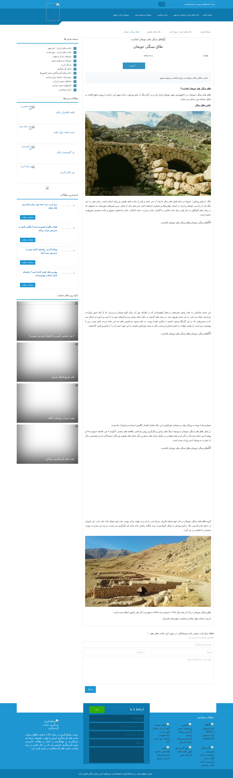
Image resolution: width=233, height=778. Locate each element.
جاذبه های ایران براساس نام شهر (186, 15)
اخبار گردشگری (64, 68)
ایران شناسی (162, 15)
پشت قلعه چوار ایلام (64, 132)
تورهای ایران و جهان (121, 15)
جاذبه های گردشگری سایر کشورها (55, 73)
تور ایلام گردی (67, 172)
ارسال (90, 689)
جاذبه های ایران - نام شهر (59, 48)
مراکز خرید (66, 64)
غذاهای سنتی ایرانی (62, 81)
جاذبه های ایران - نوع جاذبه (58, 52)
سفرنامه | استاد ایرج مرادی (58, 77)
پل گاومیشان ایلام (66, 152)
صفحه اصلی (207, 15)
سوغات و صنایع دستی (143, 15)
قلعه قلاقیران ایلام (65, 112)
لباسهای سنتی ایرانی (61, 85)
